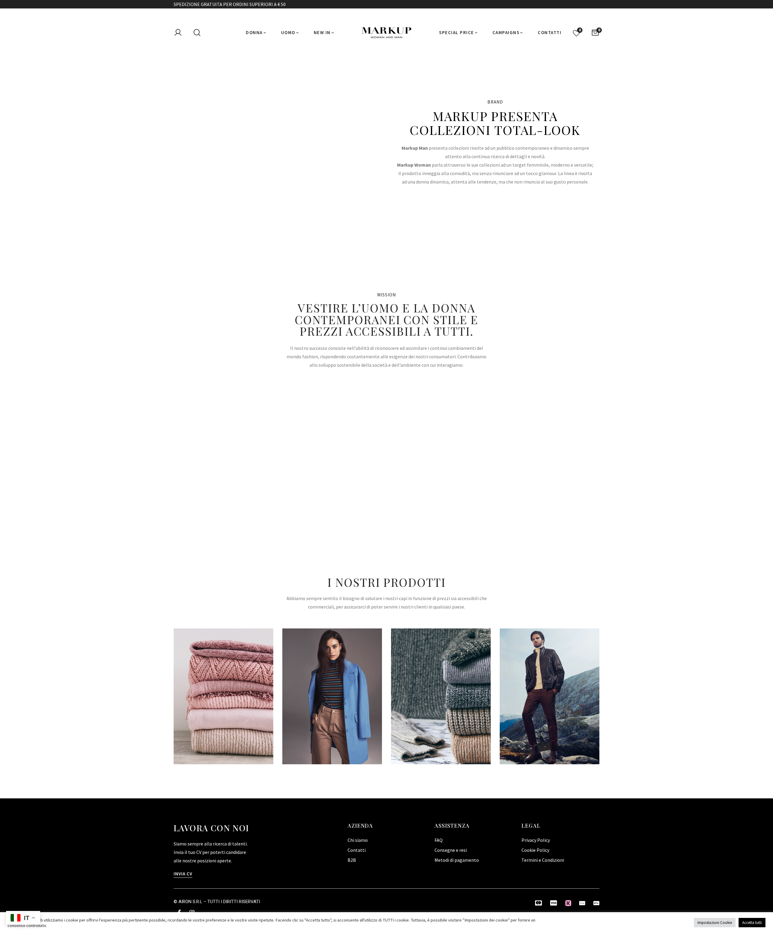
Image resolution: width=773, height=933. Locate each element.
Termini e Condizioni (542, 860)
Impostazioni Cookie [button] (715, 922)
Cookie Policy (535, 850)
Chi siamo (358, 840)
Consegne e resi (451, 850)
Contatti (357, 850)
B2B (352, 860)
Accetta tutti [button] (752, 922)
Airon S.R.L (190, 901)
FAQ (439, 840)
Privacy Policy (535, 840)
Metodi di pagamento (457, 860)
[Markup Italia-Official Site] (386, 33)
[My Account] (178, 32)
